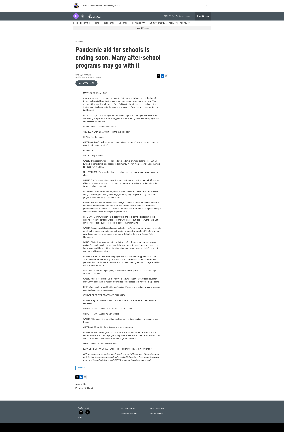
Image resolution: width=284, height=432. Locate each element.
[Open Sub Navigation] (91, 23)
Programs (85, 23)
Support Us (109, 23)
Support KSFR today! (142, 28)
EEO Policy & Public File (129, 413)
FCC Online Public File (128, 408)
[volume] (83, 16)
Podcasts (173, 23)
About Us (123, 23)
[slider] (86, 16)
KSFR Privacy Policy (156, 413)
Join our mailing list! (157, 408)
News (97, 23)
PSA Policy (185, 23)
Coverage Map (138, 23)
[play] (76, 16)
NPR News (79, 41)
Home (75, 23)
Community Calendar (157, 23)
